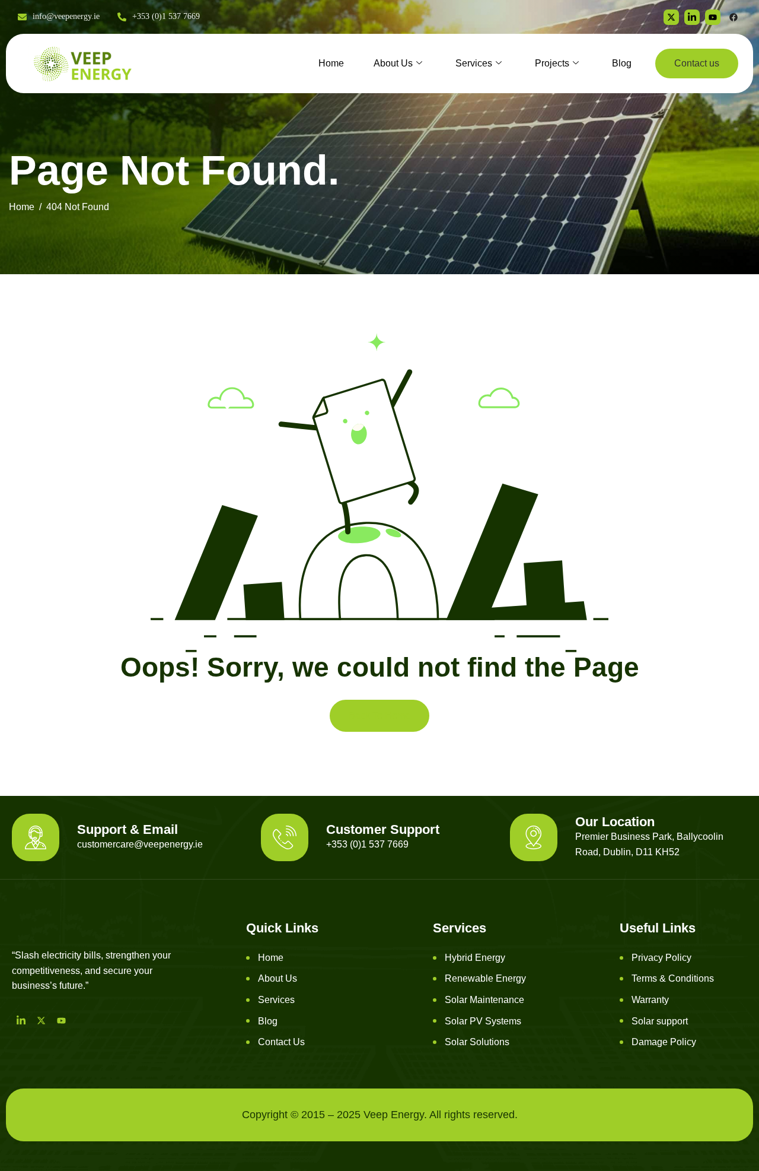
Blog (622, 63)
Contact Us (281, 1042)
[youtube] (712, 17)
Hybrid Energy (475, 958)
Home (331, 63)
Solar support (660, 1021)
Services (473, 63)
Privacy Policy (661, 958)
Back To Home (379, 715)
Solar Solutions (477, 1042)
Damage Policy (664, 1042)
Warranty (650, 1000)
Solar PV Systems (483, 1021)
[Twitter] (671, 17)
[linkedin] (692, 17)
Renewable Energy (485, 978)
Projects (552, 63)
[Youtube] (61, 1020)
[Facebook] (733, 17)
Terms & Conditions (673, 978)
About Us (393, 63)
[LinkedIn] (21, 1020)
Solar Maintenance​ (484, 1000)
